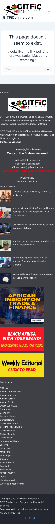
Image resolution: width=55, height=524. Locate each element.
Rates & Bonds (7, 462)
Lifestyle (4, 445)
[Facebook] (21, 518)
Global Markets (7, 434)
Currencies (5, 409)
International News (9, 441)
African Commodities (10, 391)
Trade (3, 476)
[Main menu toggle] (49, 11)
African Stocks (7, 402)
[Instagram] (29, 518)
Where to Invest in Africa (12, 483)
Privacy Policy (27, 178)
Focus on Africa (8, 416)
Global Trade (6, 437)
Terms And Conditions (27, 181)
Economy (5, 413)
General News (7, 420)
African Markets (8, 395)
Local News (6, 448)
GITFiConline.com (18, 17)
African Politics (7, 398)
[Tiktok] (34, 518)
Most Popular (6, 455)
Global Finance (7, 430)
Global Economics (9, 423)
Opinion (4, 459)
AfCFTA (4, 388)
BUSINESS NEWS (8, 405)
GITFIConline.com (9, 502)
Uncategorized (7, 480)
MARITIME (5, 452)
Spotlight (4, 466)
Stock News (6, 469)
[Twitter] (25, 518)
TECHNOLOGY (7, 473)
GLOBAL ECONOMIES (11, 427)
